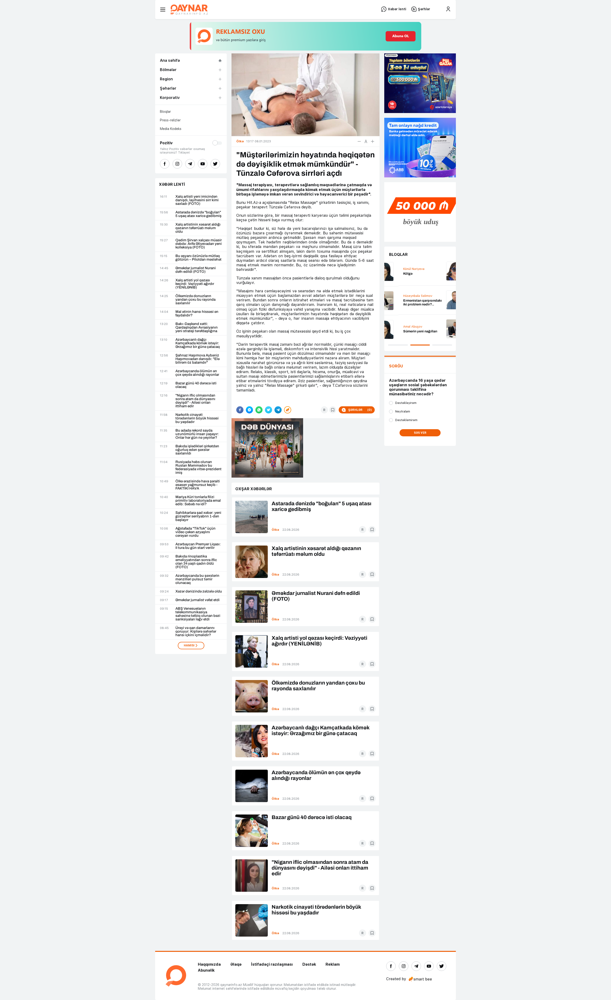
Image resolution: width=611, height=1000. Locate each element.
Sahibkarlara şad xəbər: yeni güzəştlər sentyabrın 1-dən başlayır (198, 516)
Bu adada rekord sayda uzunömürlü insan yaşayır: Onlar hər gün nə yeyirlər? (197, 434)
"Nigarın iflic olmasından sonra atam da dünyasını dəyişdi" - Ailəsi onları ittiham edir (195, 401)
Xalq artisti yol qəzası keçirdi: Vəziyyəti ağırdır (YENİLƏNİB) (194, 283)
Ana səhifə (170, 60)
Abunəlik (206, 970)
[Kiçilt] (359, 141)
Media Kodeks (170, 129)
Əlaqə (236, 964)
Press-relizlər (170, 120)
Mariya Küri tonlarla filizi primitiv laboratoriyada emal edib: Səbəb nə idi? (198, 500)
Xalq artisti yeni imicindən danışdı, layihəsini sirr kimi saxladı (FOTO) (197, 200)
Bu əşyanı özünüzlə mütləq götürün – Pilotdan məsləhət (198, 257)
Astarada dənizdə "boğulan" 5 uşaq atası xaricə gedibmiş (198, 214)
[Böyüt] (372, 141)
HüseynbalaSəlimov (403, 296)
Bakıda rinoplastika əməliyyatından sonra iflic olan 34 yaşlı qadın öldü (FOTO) (196, 562)
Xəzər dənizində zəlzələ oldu (198, 591)
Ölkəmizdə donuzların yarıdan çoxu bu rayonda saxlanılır (195, 299)
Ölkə (275, 529)
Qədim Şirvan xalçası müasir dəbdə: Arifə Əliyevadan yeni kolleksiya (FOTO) (198, 243)
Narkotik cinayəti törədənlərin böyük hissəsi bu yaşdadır (197, 418)
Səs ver (420, 432)
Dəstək (309, 964)
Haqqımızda (209, 964)
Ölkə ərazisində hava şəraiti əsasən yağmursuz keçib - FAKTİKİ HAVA (197, 484)
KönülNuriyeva (399, 269)
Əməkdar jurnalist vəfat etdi (197, 600)
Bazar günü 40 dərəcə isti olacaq (195, 385)
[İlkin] (366, 141)
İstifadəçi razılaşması (272, 964)
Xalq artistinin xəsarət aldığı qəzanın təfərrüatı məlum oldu (198, 228)
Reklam (333, 964)
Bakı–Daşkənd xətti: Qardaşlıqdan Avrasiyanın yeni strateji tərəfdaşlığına (196, 327)
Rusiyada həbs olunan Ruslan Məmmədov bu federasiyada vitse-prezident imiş (198, 467)
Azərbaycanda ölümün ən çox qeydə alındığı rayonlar (197, 372)
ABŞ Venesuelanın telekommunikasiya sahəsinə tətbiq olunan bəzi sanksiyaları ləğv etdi (197, 614)
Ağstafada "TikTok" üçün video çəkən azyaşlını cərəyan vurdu (195, 532)
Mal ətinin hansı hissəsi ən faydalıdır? (196, 313)
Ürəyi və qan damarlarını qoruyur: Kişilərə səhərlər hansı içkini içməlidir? (195, 631)
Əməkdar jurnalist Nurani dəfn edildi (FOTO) (195, 269)
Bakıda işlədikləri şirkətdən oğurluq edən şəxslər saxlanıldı (197, 449)
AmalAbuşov (398, 326)
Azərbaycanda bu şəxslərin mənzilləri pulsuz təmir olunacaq (197, 579)
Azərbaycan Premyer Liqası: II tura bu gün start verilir (198, 546)
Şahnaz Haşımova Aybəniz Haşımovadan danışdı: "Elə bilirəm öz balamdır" (197, 359)
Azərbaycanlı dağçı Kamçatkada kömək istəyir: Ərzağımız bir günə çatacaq (197, 343)
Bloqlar (165, 111)
